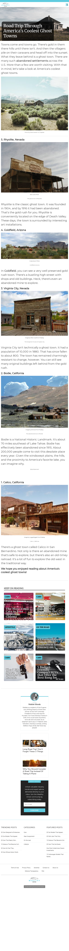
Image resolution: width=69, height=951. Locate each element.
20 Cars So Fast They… (7, 848)
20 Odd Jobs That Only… (54, 836)
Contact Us (46, 868)
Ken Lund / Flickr (34, 194)
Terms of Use (15, 868)
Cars (25, 832)
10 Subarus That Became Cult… (10, 844)
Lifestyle (26, 844)
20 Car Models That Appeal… (9, 836)
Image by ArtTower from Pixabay (34, 429)
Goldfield (10, 270)
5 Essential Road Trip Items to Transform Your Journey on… (49, 643)
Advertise (36, 868)
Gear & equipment (29, 836)
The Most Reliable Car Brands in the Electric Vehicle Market (48, 611)
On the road (27, 840)
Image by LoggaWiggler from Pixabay (34, 537)
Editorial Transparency (31, 871)
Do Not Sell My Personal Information (34, 886)
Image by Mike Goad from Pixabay (34, 337)
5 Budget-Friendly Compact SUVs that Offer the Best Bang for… (48, 672)
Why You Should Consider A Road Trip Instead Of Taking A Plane (34, 771)
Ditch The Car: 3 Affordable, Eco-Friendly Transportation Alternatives (17, 642)
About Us (55, 868)
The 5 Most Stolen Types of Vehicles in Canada (17, 673)
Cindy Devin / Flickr (34, 261)
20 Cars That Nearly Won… (9, 840)
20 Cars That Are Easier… (54, 844)
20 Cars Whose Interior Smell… (10, 852)
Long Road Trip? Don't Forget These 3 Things (33, 750)
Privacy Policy (26, 868)
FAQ (43, 871)
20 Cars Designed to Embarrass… (10, 832)
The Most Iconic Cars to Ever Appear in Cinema (17, 612)
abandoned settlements (32, 60)
